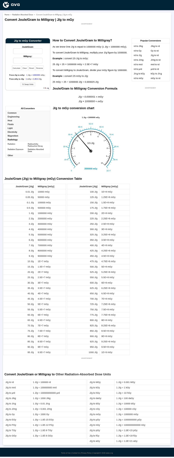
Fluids (11, 124)
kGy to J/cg (156, 73)
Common (12, 113)
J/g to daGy (95, 398)
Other (10, 155)
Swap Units (27, 84)
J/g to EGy (10, 419)
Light (10, 128)
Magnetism (13, 136)
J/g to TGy (10, 430)
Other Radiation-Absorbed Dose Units (83, 374)
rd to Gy (138, 51)
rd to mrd (138, 64)
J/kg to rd (155, 46)
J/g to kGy (95, 387)
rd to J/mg (138, 60)
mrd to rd (155, 64)
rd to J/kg (138, 46)
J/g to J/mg (11, 409)
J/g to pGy (95, 430)
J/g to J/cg (10, 403)
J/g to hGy (95, 393)
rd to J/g (138, 55)
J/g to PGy (10, 425)
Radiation (11, 144)
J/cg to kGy (139, 73)
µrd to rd (155, 69)
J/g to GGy (10, 435)
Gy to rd (154, 51)
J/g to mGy (95, 414)
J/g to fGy (94, 435)
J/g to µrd (10, 393)
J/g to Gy (10, 414)
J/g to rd (155, 55)
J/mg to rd (155, 60)
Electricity (12, 132)
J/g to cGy (95, 409)
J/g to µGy (95, 419)
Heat (10, 120)
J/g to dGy (95, 403)
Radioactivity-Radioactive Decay (35, 145)
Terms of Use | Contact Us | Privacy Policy (76, 453)
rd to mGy (138, 78)
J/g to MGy (95, 382)
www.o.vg (109, 453)
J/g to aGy (95, 441)
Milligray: (27, 56)
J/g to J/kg (10, 398)
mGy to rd (155, 78)
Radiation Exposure (15, 149)
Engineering (13, 117)
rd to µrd (138, 69)
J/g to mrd (10, 387)
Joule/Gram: (28, 47)
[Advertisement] (87, 31)
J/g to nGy (95, 425)
